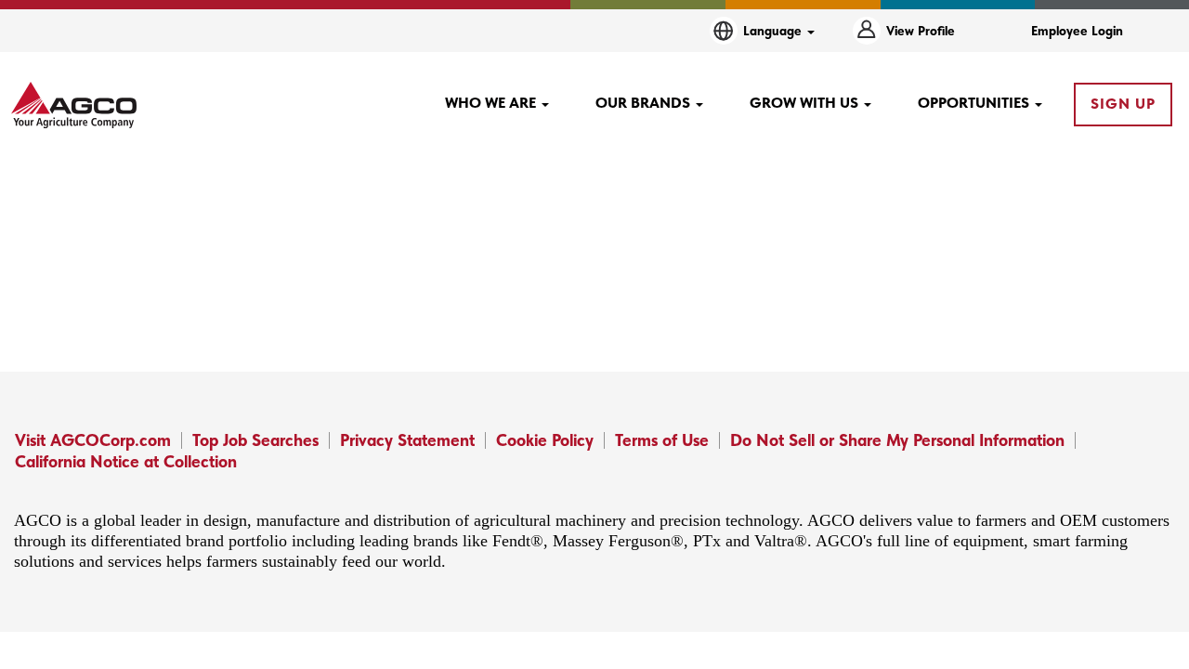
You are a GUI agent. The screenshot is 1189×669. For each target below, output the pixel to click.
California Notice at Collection (126, 461)
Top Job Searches (255, 440)
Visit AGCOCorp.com (93, 440)
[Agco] (73, 105)
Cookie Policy (545, 440)
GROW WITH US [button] (806, 103)
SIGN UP (1123, 103)
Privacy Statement (407, 440)
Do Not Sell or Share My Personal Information (897, 440)
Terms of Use (662, 440)
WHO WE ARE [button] (492, 103)
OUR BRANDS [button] (644, 103)
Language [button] (774, 30)
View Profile (920, 30)
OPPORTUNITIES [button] (975, 103)
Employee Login (1077, 30)
